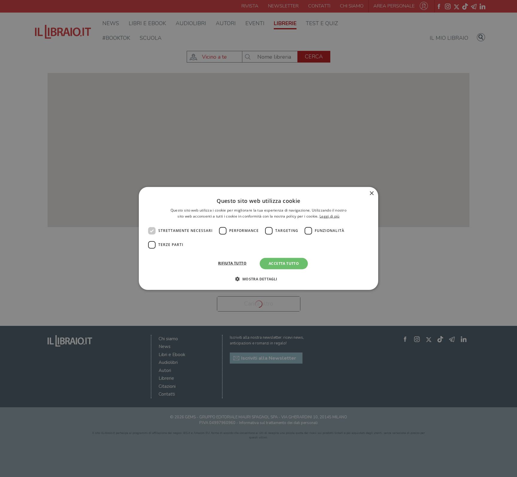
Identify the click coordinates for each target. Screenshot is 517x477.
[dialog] (258, 238)
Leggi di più (330, 216)
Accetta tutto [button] (284, 263)
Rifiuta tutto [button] (232, 263)
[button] (258, 278)
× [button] (371, 193)
